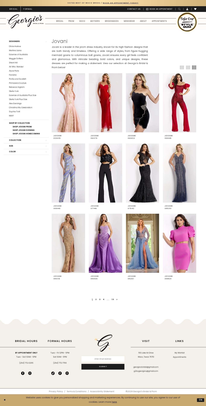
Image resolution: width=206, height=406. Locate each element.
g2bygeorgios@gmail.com (146, 371)
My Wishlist (180, 353)
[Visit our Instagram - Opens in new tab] (30, 373)
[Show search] (179, 9)
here (114, 402)
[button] (187, 9)
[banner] (25, 21)
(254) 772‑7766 (60, 363)
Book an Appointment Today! (120, 3)
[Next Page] (117, 300)
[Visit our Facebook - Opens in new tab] (22, 373)
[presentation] (68, 102)
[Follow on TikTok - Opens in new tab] (53, 373)
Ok (201, 400)
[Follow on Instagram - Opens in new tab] (67, 373)
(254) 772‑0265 (26, 363)
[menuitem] (14, 9)
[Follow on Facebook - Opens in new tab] (60, 373)
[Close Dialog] (5, 400)
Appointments (179, 357)
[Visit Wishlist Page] (195, 9)
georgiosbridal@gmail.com (145, 367)
